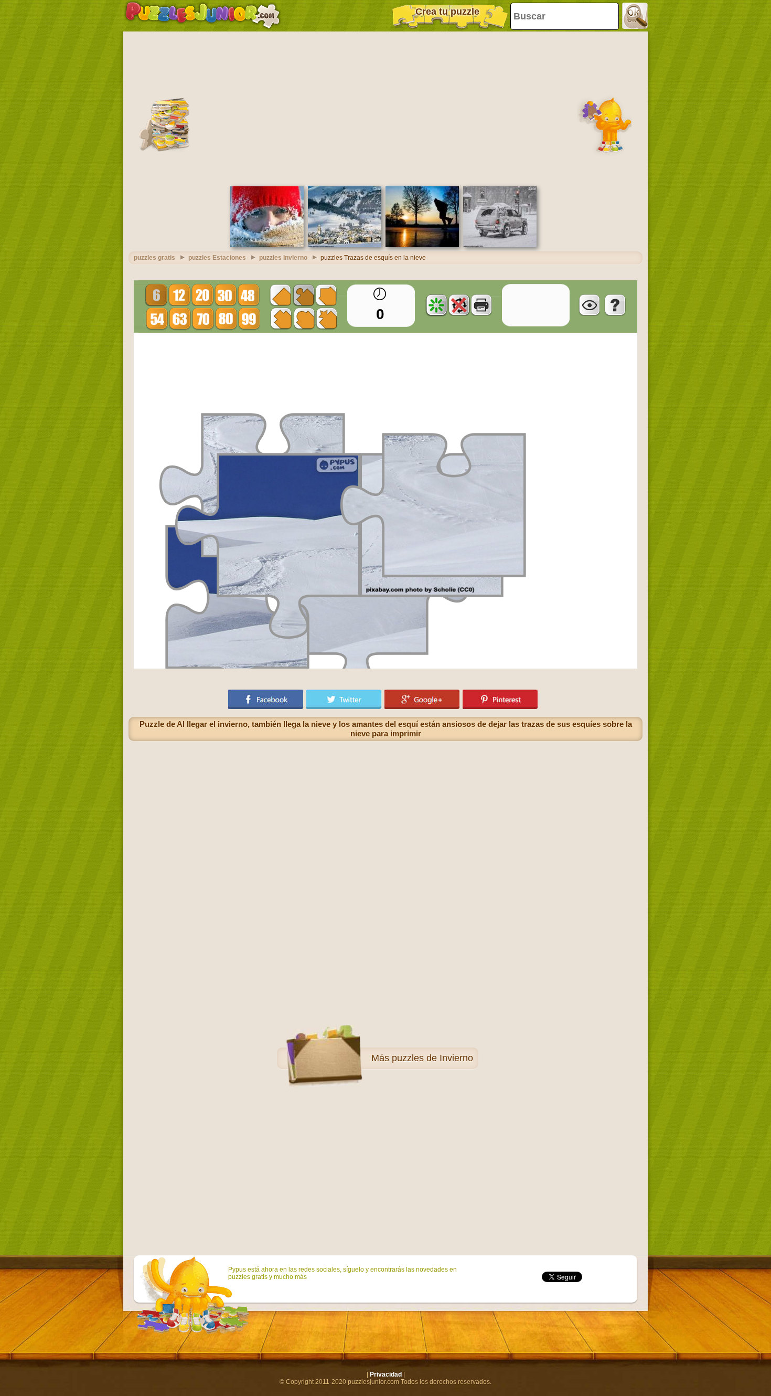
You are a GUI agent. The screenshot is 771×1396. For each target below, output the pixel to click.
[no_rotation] (458, 304)
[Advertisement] (385, 107)
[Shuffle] (436, 304)
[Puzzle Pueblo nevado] (344, 245)
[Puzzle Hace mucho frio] (267, 245)
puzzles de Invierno (432, 1058)
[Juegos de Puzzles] (202, 15)
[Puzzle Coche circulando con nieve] (500, 245)
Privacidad (386, 1374)
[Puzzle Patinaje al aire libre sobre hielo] (422, 245)
